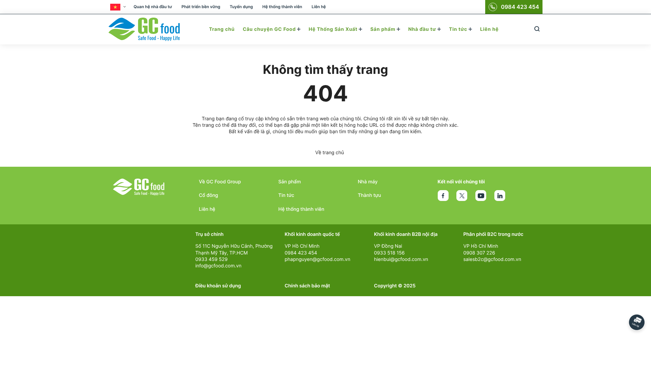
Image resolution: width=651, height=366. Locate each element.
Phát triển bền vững (200, 6)
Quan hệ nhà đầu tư (153, 6)
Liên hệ (319, 6)
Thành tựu (369, 195)
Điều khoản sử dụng (218, 286)
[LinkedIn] (499, 195)
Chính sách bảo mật (307, 286)
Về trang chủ (329, 153)
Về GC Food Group (220, 182)
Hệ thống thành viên (282, 6)
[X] (461, 195)
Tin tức (459, 29)
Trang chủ (221, 29)
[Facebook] (443, 195)
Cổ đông (208, 195)
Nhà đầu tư (422, 29)
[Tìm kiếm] (536, 29)
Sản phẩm (383, 29)
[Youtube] (480, 195)
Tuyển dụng (241, 6)
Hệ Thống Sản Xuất (334, 29)
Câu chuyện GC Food (270, 29)
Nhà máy (368, 182)
